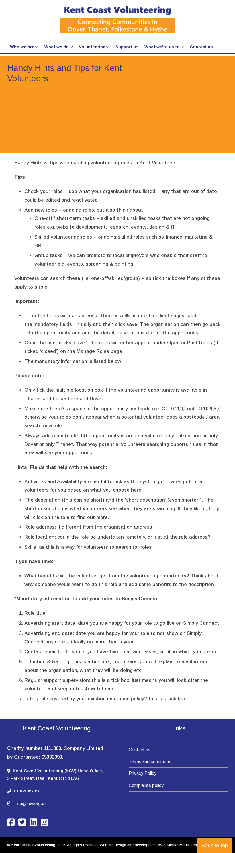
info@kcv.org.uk (30, 803)
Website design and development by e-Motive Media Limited (151, 845)
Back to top (214, 845)
